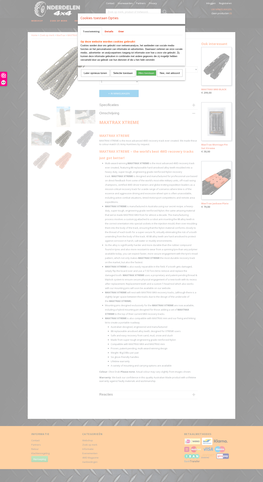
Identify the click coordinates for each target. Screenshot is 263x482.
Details (109, 31)
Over (121, 31)
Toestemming (91, 31)
